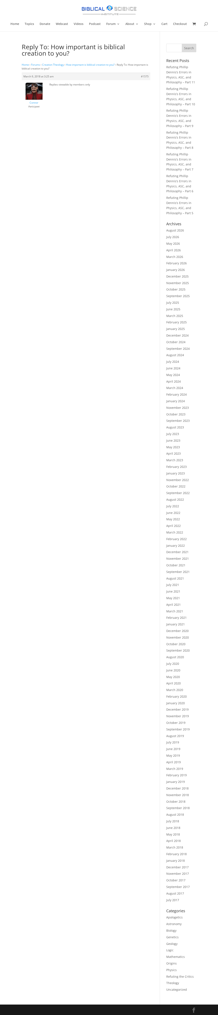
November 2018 (177, 795)
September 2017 (178, 887)
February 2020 (176, 696)
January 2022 (175, 546)
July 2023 (172, 434)
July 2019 (172, 742)
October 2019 (175, 723)
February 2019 (176, 775)
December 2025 (177, 276)
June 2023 (173, 440)
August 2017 (175, 893)
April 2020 (173, 683)
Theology (172, 983)
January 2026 (175, 270)
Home (14, 24)
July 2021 (172, 585)
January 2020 (175, 703)
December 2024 (177, 335)
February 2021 (176, 618)
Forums (35, 65)
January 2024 (175, 401)
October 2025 (175, 289)
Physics (171, 970)
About (129, 24)
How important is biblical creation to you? (90, 65)
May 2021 (173, 598)
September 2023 (178, 421)
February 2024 (176, 394)
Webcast (62, 24)
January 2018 (175, 861)
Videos (78, 24)
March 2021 (174, 611)
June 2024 (173, 368)
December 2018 (177, 788)
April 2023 (173, 453)
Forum (111, 24)
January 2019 (175, 782)
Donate (45, 24)
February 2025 (176, 322)
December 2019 (177, 709)
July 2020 (172, 664)
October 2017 (175, 880)
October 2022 (175, 486)
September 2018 (178, 808)
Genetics (172, 937)
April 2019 (173, 762)
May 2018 (173, 834)
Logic (170, 950)
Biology (171, 930)
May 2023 (173, 447)
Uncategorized (176, 990)
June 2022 (173, 513)
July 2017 (172, 900)
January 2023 (175, 473)
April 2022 (173, 526)
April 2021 (173, 605)
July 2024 (172, 362)
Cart (164, 24)
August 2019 (175, 736)
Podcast (95, 24)
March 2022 (174, 532)
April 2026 (173, 250)
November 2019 (177, 716)
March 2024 (174, 388)
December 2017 (177, 867)
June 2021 (173, 591)
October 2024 (175, 342)
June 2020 (173, 670)
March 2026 (174, 257)
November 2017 (177, 874)
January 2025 (175, 329)
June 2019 (173, 749)
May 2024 (173, 375)
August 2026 (175, 230)
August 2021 (175, 578)
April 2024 (173, 381)
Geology (172, 944)
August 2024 (175, 355)
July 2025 (172, 303)
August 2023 (175, 427)
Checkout (180, 24)
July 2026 (172, 237)
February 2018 (176, 854)
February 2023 (176, 467)
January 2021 (175, 624)
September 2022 (178, 493)
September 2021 (178, 572)
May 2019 (173, 755)
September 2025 (178, 296)
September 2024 (178, 349)
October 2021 (175, 565)
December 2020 (177, 631)
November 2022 (177, 480)
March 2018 (174, 847)
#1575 (145, 76)
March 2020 (174, 690)
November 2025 (177, 283)
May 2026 (173, 243)
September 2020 (178, 650)
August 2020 (175, 657)
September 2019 (178, 729)
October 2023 (175, 414)
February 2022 (176, 539)
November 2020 (177, 637)
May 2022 (173, 519)
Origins (171, 963)
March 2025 (174, 316)
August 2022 (175, 499)
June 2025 (173, 309)
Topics (29, 24)
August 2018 (175, 815)
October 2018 (175, 802)
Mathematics (175, 957)
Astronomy (174, 924)
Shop (148, 24)
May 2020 (173, 677)
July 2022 (172, 506)
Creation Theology (53, 65)
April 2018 (173, 841)
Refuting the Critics (180, 977)
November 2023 (177, 408)
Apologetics (174, 917)
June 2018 (173, 828)
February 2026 (176, 263)
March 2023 (174, 460)
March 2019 (174, 769)
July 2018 (172, 821)
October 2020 (175, 644)
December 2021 (177, 552)
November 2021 (177, 559)
